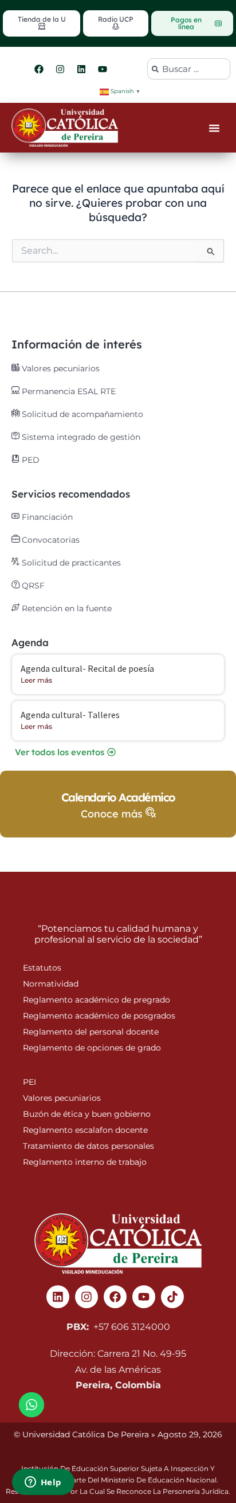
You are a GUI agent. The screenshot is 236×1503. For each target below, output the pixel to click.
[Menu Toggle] (214, 128)
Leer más (36, 680)
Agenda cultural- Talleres (70, 714)
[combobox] (188, 68)
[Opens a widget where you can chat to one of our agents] (42, 1483)
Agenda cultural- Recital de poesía (87, 668)
